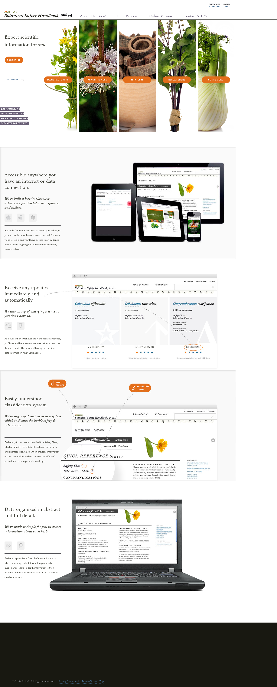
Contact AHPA (195, 16)
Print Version (127, 16)
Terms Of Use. (89, 681)
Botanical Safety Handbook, (38, 16)
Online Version (160, 16)
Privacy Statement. (69, 681)
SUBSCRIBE (214, 4)
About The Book (93, 16)
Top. (101, 681)
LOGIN (226, 4)
